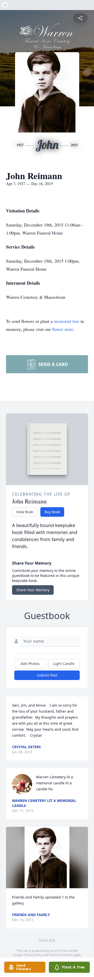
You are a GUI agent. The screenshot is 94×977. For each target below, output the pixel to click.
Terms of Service (60, 955)
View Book (24, 511)
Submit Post (47, 675)
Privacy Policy (33, 955)
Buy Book (52, 511)
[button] (47, 857)
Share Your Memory (32, 589)
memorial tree (66, 321)
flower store (62, 329)
